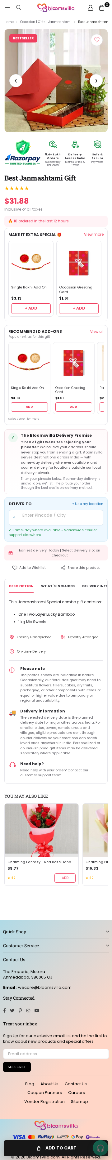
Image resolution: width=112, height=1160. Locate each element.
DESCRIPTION (21, 585)
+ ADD (31, 308)
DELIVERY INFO (95, 585)
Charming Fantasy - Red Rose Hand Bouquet (41, 862)
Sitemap (79, 1101)
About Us (49, 1084)
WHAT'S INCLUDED (58, 585)
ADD (29, 406)
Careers (76, 1092)
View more (94, 234)
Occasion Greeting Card (75, 289)
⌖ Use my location (87, 504)
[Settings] (90, 7)
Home (9, 22)
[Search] (18, 7)
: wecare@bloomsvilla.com (43, 987)
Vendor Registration (44, 1101)
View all (97, 331)
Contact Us (76, 1084)
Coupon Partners (44, 1092)
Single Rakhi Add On (29, 287)
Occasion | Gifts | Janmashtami (46, 22)
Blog (29, 1084)
